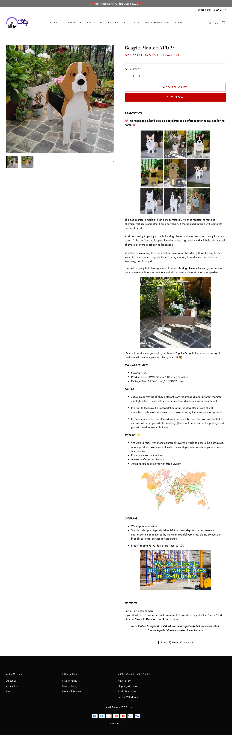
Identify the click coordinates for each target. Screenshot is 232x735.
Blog (178, 22)
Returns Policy (69, 686)
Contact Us (12, 686)
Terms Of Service (71, 691)
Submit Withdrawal (128, 697)
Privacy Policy (69, 681)
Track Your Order (157, 22)
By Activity (131, 22)
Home (53, 22)
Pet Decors (95, 22)
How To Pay (124, 681)
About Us (11, 681)
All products (72, 22)
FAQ (8, 691)
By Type (113, 22)
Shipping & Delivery (129, 686)
